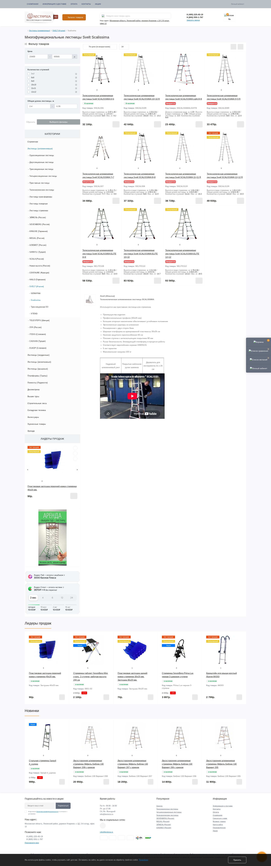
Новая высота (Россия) (39, 266)
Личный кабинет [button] (237, 4)
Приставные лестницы (39, 183)
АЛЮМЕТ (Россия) (37, 245)
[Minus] (213, 210)
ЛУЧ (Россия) (35, 327)
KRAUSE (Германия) (38, 231)
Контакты (86, 4)
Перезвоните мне (32, 843)
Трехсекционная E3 (39, 307)
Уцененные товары (37, 424)
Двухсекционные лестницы (41, 162)
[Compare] (75, 459)
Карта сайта (218, 825)
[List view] (233, 47)
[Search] (103, 16)
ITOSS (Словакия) (37, 334)
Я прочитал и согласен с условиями (47, 813)
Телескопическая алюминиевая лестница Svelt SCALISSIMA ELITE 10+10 (141, 253)
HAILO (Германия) (37, 280)
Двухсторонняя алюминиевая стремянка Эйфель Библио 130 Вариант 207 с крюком (133, 764)
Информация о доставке (54, 4)
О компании (32, 4)
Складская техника (37, 410)
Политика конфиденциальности (47, 811)
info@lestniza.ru (106, 814)
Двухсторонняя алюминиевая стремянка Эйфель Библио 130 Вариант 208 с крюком (88, 764)
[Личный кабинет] (258, 368)
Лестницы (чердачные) (39, 355)
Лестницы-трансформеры (40, 197)
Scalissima (35, 300)
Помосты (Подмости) (38, 382)
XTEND (34, 314)
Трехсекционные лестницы (41, 169)
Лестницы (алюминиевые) (39, 31)
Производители (219, 828)
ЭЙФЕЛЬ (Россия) (37, 217)
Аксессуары (33, 417)
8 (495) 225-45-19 (195, 14)
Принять (237, 860)
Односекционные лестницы (41, 155)
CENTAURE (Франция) (39, 273)
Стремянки (33, 142)
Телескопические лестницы (41, 190)
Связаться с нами (220, 818)
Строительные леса (37, 403)
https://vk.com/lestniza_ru (103, 825)
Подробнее (143, 860)
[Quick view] (75, 448)
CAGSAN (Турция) (37, 341)
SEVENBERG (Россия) (39, 224)
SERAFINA (36, 293)
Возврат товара (219, 821)
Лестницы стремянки (38, 211)
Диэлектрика (34, 389)
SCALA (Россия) (36, 259)
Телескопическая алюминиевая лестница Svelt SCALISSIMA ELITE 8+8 (99, 253)
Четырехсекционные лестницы (43, 176)
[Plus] (238, 210)
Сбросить (30, 122)
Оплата (74, 4)
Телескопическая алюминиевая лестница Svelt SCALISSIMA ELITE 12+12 (182, 253)
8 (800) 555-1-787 (195, 17)
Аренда (31, 431)
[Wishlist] (75, 453)
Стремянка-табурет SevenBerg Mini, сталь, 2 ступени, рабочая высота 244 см (90, 676)
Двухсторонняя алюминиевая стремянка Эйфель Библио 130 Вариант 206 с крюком (177, 764)
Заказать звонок (193, 20)
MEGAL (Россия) (36, 238)
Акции (98, 4)
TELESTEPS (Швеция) (39, 320)
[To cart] (73, 496)
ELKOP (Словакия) (37, 348)
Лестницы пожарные (38, 204)
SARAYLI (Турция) (37, 252)
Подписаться (63, 806)
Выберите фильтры (58, 122)
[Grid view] (240, 47)
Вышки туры (33, 396)
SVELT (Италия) (59, 31)
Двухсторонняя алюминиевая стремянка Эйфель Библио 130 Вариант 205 (221, 764)
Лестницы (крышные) (38, 369)
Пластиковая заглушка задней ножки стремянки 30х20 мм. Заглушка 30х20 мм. (132, 676)
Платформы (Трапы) (37, 376)
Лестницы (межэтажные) (39, 362)
